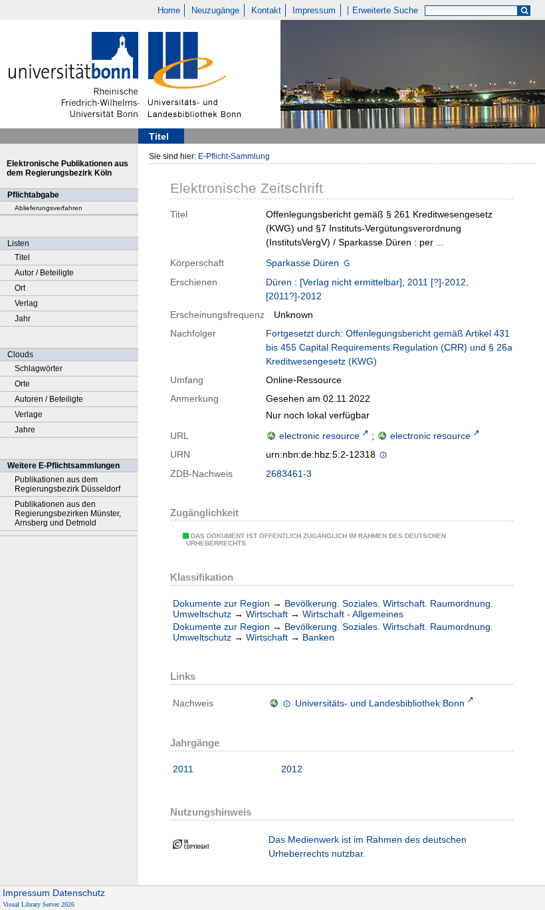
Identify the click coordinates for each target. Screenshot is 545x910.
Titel (22, 257)
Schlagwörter (38, 368)
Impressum (314, 10)
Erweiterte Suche (385, 10)
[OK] (524, 11)
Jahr (23, 318)
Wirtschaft (267, 614)
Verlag (26, 303)
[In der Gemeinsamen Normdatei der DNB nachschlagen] (347, 264)
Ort (20, 288)
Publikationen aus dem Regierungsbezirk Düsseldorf (67, 484)
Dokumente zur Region (221, 603)
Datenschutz (79, 892)
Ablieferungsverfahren (48, 208)
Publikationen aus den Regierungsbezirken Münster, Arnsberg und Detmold (68, 514)
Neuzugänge (215, 10)
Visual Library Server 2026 (38, 904)
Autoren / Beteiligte (49, 399)
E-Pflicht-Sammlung (234, 156)
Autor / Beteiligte (44, 272)
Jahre (25, 429)
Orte (22, 383)
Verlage (29, 414)
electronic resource (319, 435)
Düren (279, 282)
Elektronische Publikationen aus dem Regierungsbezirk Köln (67, 168)
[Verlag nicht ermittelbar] (351, 282)
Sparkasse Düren (302, 262)
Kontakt (266, 10)
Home (169, 10)
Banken (318, 637)
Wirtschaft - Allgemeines (352, 614)
